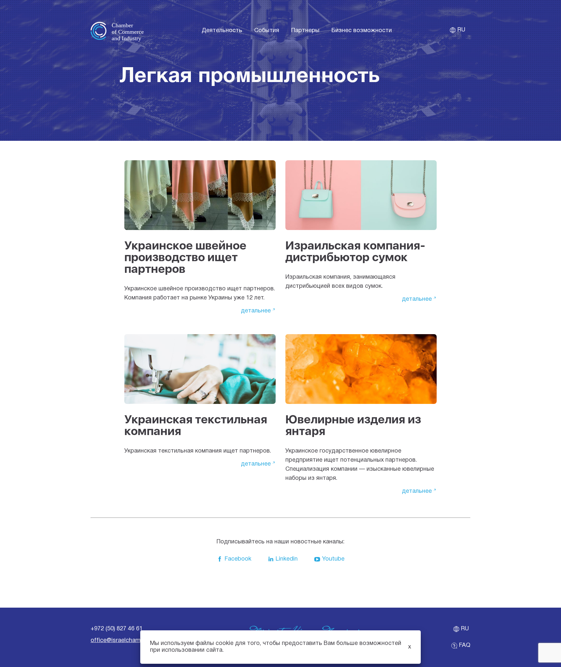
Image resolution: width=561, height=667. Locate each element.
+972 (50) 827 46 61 (117, 629)
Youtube (333, 559)
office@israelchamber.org (125, 640)
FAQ (464, 645)
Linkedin (287, 559)
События (266, 30)
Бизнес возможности (361, 30)
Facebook (238, 559)
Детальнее (256, 311)
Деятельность (222, 30)
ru (461, 30)
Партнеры (305, 30)
